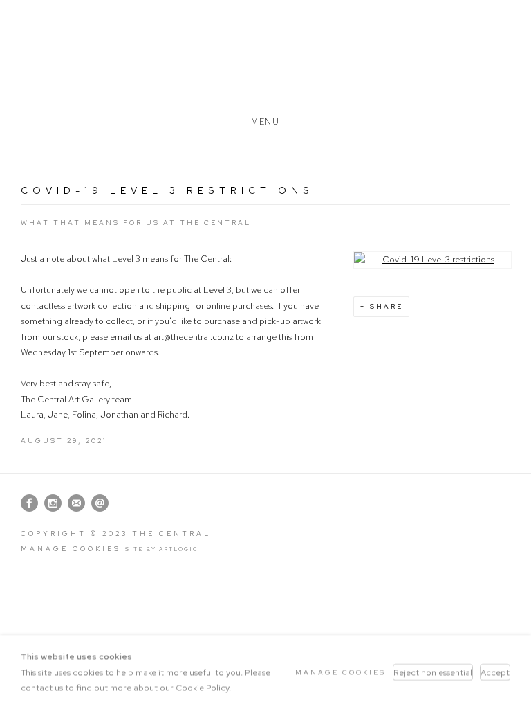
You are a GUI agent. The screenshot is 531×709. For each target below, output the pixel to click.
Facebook (30, 503)
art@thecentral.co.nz (193, 337)
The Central (265, 57)
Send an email (100, 503)
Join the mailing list (77, 503)
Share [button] (386, 306)
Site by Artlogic (161, 549)
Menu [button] (265, 119)
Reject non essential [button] (432, 671)
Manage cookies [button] (71, 548)
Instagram (53, 503)
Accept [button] (495, 671)
